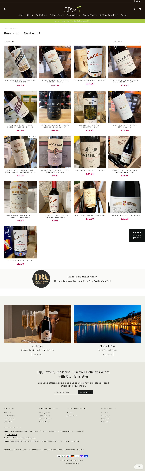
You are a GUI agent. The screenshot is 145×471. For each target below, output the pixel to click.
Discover (37, 354)
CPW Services (9, 416)
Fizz (29, 15)
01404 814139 (12, 434)
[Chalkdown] (37, 324)
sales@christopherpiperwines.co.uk (22, 438)
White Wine (56, 15)
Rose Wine (105, 416)
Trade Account (44, 416)
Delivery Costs (44, 413)
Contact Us (8, 422)
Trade (124, 15)
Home (21, 15)
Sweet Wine (89, 15)
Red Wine (41, 15)
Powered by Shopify (72, 463)
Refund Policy (44, 422)
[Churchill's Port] (107, 324)
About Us (7, 413)
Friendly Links (72, 416)
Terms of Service (45, 419)
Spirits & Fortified (108, 15)
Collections (14, 29)
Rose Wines (73, 15)
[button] (137, 235)
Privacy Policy (9, 419)
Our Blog (70, 413)
